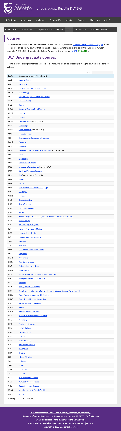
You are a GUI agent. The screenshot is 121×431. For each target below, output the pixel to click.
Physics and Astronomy (27, 324)
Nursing (21, 307)
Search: (89, 72)
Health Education (25, 200)
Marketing (22, 283)
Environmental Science (27, 163)
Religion (22, 353)
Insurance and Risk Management (31, 237)
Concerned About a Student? (71, 423)
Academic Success (25, 80)
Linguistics (23, 254)
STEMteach (23, 369)
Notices (15, 29)
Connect (81, 20)
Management (24, 270)
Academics (40, 20)
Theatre (22, 373)
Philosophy (23, 320)
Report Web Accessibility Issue (42, 423)
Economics (23, 142)
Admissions (26, 20)
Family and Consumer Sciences (30, 171)
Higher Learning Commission (71, 419)
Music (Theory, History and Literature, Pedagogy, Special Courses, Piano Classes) (49, 291)
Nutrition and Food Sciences (29, 311)
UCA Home (11, 20)
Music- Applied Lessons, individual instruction (35, 295)
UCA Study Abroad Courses (29, 382)
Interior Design (24, 221)
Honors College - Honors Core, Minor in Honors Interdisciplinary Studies (46, 216)
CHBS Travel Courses (27, 208)
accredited (47, 419)
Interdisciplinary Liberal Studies (30, 229)
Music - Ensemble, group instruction (32, 299)
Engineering (23, 159)
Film (20, 175)
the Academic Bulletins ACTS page (88, 44)
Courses (69, 29)
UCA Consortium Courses (28, 378)
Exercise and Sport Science (29, 167)
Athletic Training (25, 101)
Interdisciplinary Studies (28, 233)
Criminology (23, 125)
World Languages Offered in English (32, 390)
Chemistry (22, 113)
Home (7, 29)
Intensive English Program (29, 225)
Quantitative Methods (27, 345)
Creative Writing (25, 130)
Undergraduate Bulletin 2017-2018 (60, 8)
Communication (25, 121)
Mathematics (24, 258)
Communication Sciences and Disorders (34, 138)
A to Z (107, 20)
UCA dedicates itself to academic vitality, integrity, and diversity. (60, 412)
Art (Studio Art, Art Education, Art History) (34, 97)
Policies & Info (28, 29)
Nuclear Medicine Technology (30, 303)
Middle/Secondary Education (29, 287)
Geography (23, 192)
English (21, 154)
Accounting (23, 84)
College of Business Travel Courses (32, 109)
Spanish (21, 365)
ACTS (74, 51)
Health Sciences (25, 204)
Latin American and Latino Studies (31, 249)
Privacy (89, 423)
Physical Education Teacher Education (33, 316)
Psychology (23, 336)
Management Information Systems (32, 278)
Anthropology (24, 92)
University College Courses (29, 386)
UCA (38, 419)
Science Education (25, 357)
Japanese (22, 241)
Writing (21, 394)
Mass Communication (27, 262)
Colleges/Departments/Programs (50, 29)
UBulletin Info (81, 29)
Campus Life (55, 20)
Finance (21, 179)
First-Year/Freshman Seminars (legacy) (33, 187)
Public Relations (25, 328)
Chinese (22, 117)
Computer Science (25, 134)
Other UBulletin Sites (99, 29)
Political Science (25, 332)
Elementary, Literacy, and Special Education (35, 150)
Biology (21, 105)
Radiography (23, 349)
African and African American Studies (32, 88)
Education (22, 146)
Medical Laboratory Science (29, 266)
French (21, 183)
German (22, 196)
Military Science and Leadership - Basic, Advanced (37, 274)
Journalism (23, 245)
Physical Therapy (25, 340)
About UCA (95, 20)
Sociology (22, 361)
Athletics (69, 20)
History (21, 212)
